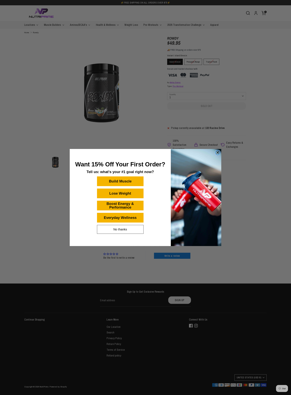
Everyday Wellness (120, 218)
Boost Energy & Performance (120, 205)
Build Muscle (120, 181)
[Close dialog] (217, 152)
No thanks (120, 229)
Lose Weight (120, 193)
